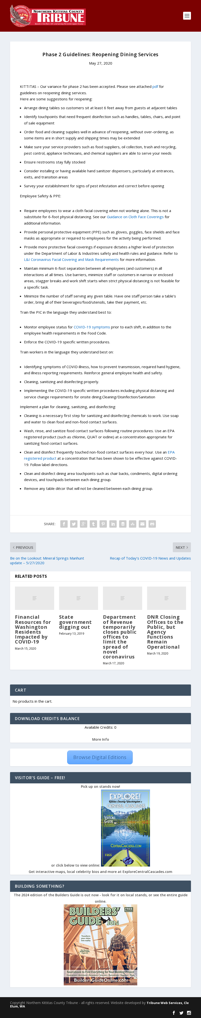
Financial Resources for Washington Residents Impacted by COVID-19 (33, 629)
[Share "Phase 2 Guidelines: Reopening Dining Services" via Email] (142, 524)
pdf (155, 86)
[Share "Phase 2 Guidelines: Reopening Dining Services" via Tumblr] (93, 524)
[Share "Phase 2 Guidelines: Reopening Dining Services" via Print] (152, 524)
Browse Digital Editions (99, 757)
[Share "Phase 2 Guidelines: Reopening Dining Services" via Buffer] (123, 524)
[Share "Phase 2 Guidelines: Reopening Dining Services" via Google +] (83, 524)
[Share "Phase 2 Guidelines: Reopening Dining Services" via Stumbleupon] (133, 524)
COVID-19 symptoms (92, 326)
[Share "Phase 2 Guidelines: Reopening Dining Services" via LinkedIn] (113, 524)
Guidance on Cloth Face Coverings (135, 216)
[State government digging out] (78, 598)
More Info (100, 739)
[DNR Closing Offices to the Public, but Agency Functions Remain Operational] (166, 598)
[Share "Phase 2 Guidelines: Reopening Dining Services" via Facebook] (64, 524)
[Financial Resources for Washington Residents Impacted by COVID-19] (34, 598)
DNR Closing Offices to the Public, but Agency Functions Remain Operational (165, 632)
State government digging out (75, 622)
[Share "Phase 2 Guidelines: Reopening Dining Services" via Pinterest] (103, 524)
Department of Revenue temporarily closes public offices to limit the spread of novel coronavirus (120, 637)
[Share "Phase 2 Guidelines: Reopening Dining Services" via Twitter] (74, 524)
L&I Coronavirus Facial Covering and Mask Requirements (71, 259)
